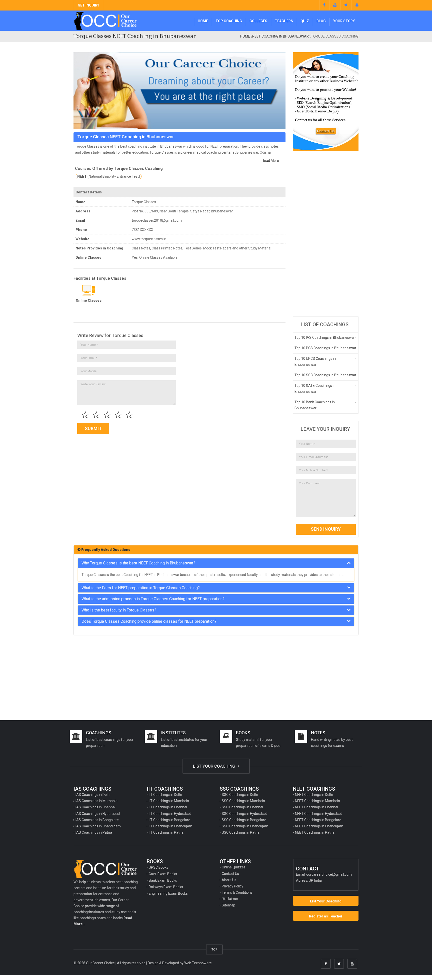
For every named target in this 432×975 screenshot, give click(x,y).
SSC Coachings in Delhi (240, 795)
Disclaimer (230, 899)
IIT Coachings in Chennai (168, 807)
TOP (214, 949)
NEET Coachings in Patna (314, 832)
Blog (321, 21)
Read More (270, 161)
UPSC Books (158, 867)
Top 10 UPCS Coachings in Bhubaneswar (315, 362)
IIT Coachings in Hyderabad (170, 814)
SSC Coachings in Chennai (242, 807)
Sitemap (228, 905)
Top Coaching (229, 21)
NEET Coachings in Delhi (314, 795)
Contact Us (230, 874)
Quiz (304, 21)
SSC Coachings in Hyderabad (244, 814)
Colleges (258, 21)
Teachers (284, 21)
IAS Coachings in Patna (94, 832)
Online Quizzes (234, 867)
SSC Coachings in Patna (241, 832)
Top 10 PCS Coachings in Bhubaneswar (325, 348)
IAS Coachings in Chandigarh (98, 826)
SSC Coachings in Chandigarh (245, 826)
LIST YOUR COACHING (214, 766)
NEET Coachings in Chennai (316, 807)
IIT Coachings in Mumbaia (169, 801)
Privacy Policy (232, 886)
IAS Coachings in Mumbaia (97, 801)
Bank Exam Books (163, 880)
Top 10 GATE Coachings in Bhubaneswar (315, 389)
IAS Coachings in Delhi (93, 795)
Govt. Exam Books (163, 874)
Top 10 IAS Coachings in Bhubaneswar (324, 338)
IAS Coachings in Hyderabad (98, 814)
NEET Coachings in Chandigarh (319, 826)
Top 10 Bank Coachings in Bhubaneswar (314, 405)
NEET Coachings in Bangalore (318, 820)
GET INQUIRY (88, 5)
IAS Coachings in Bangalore (97, 820)
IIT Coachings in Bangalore (169, 820)
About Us (229, 880)
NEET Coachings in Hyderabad (318, 814)
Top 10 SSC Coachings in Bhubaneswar (325, 375)
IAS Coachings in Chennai (96, 807)
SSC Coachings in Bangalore (244, 820)
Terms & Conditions (237, 892)
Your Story (344, 21)
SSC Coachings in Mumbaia (243, 801)
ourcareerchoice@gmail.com (329, 874)
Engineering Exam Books (168, 893)
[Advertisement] (326, 234)
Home (203, 21)
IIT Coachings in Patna (166, 832)
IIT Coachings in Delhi (165, 795)
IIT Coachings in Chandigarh (170, 826)
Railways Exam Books (166, 887)
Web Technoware (198, 963)
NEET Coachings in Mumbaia (317, 801)
